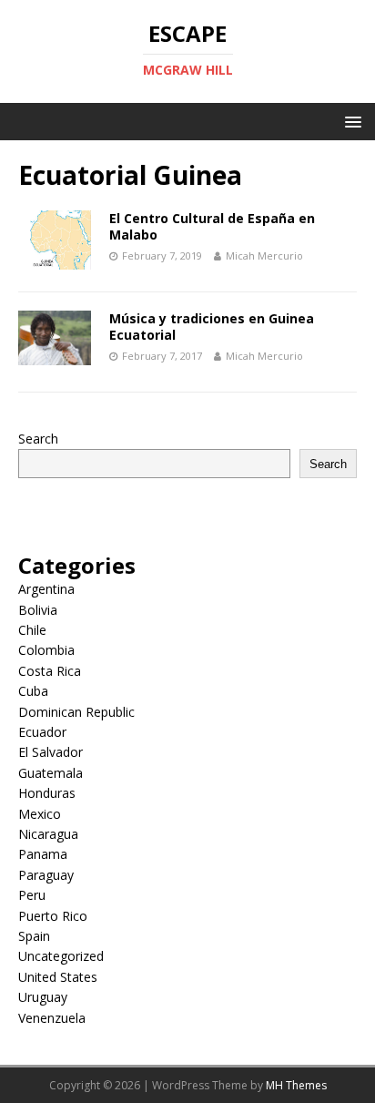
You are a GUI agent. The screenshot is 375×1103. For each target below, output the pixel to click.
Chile (32, 629)
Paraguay (46, 874)
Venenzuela (52, 1017)
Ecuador (42, 731)
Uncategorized (61, 956)
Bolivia (37, 609)
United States (57, 977)
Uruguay (42, 997)
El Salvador (50, 752)
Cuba (33, 691)
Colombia (46, 650)
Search (38, 438)
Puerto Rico (52, 915)
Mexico (39, 813)
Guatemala (50, 772)
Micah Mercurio (264, 255)
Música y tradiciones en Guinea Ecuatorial (211, 326)
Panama (42, 854)
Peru (32, 895)
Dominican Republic (76, 711)
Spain (34, 936)
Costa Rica (49, 670)
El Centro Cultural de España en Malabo (212, 226)
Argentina (46, 588)
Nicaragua (48, 834)
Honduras (47, 793)
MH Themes (296, 1085)
